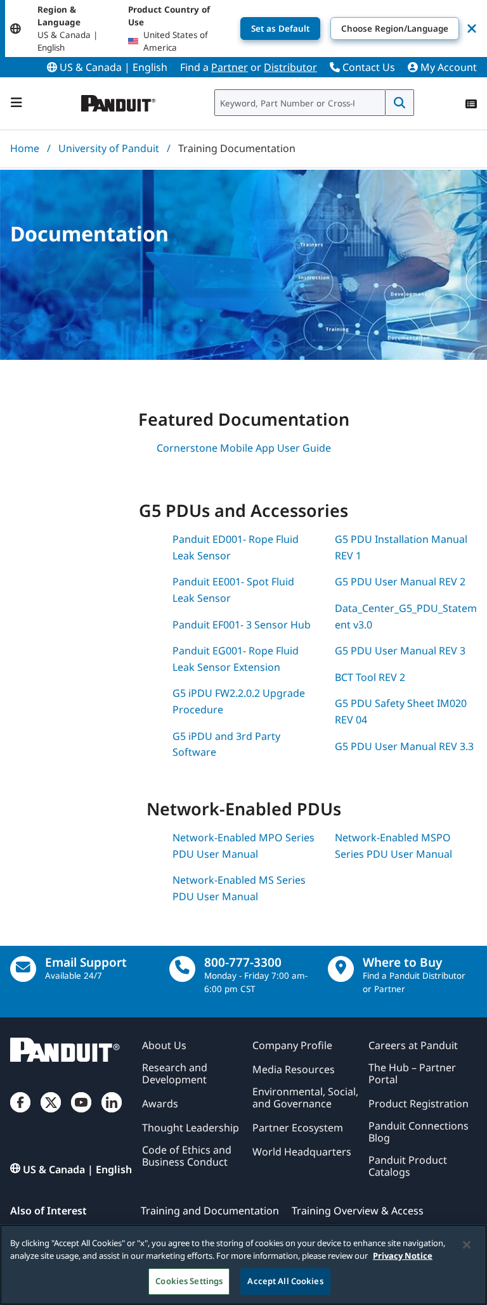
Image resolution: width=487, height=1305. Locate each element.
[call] (182, 969)
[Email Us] (23, 969)
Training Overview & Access (358, 1211)
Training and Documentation (210, 1211)
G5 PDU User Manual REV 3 (400, 651)
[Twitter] (51, 1112)
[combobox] (300, 102)
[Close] (467, 1245)
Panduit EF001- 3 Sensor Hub (241, 625)
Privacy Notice (402, 1255)
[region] (243, 1265)
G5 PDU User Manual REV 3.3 (404, 746)
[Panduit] (118, 100)
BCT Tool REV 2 (370, 677)
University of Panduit (108, 148)
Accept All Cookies (285, 1281)
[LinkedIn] (111, 1112)
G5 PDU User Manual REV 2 (400, 582)
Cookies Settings (189, 1281)
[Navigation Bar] (16, 103)
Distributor (290, 67)
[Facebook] (20, 1112)
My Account (447, 67)
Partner (229, 67)
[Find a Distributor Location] (341, 969)
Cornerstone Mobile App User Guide (244, 448)
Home (24, 148)
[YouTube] (81, 1112)
